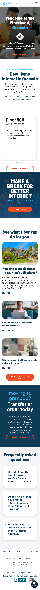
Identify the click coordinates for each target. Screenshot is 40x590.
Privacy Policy (8, 576)
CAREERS (20, 552)
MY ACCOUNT (33, 552)
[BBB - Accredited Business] (20, 581)
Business (29, 558)
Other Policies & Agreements (26, 576)
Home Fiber (19, 558)
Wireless (10, 558)
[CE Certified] (32, 580)
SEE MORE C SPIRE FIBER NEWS (20, 377)
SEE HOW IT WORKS (20, 209)
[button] (7, 581)
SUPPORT (6, 552)
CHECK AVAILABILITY (20, 54)
